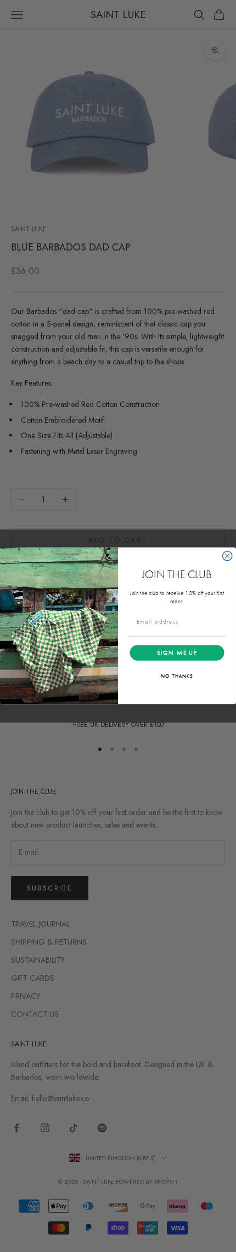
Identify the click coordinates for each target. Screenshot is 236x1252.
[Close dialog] (227, 556)
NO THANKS (177, 676)
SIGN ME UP (177, 653)
